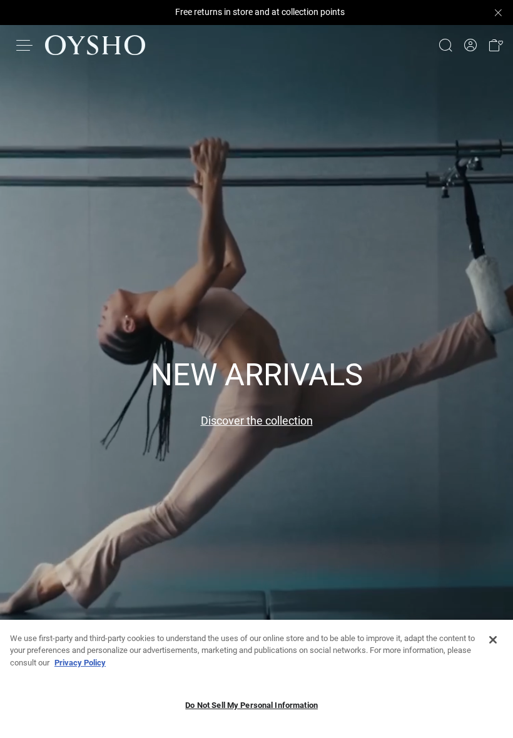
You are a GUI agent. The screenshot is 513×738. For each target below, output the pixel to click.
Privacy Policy (80, 662)
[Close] (493, 640)
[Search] (445, 45)
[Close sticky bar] (498, 12)
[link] (470, 45)
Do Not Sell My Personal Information (251, 705)
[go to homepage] (95, 45)
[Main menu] (25, 45)
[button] (495, 45)
